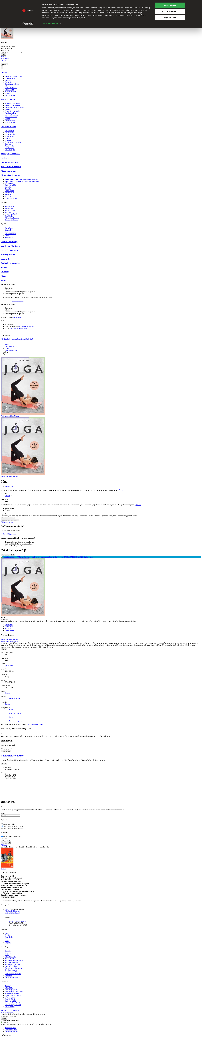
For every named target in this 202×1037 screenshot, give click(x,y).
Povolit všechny (170, 5)
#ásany (12, 641)
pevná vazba (9, 666)
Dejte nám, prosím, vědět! (35, 724)
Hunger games (10, 232)
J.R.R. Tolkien (10, 210)
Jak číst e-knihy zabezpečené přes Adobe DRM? (17, 339)
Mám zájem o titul (11, 198)
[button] (101, 514)
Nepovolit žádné (170, 17)
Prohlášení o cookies (12, 993)
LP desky (5, 272)
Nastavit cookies (10, 1028)
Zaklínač (8, 230)
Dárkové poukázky (9, 242)
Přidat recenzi (6, 751)
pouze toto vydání (9, 824)
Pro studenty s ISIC (11, 972)
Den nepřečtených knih (13, 1003)
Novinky (8, 189)
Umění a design (10, 120)
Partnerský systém (11, 989)
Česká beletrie (9, 90)
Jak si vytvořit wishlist (12, 964)
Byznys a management (12, 105)
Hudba (4, 267)
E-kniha (5, 839)
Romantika (8, 82)
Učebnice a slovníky (9, 162)
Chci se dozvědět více (50, 23)
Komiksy (8, 80)
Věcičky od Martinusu (10, 246)
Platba (7, 955)
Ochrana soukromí (11, 1030)
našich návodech (17, 301)
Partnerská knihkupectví (13, 913)
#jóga (17, 641)
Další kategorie (10, 95)
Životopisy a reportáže (12, 111)
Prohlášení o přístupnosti (13, 995)
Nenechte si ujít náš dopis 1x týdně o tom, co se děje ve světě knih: (23, 1014)
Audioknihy (5, 58)
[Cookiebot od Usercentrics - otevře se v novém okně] (28, 23)
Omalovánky (9, 148)
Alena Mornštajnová (12, 218)
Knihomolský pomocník (9, 534)
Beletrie (4, 72)
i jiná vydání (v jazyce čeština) (13, 826)
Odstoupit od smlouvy (12, 977)
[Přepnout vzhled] (2, 67)
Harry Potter (9, 228)
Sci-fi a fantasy (10, 78)
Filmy (3, 276)
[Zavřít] (2, 806)
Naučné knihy (9, 146)
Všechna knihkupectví (12, 911)
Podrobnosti (9, 626)
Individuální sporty (11, 350)
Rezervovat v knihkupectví (10, 520)
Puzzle (3, 280)
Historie (7, 109)
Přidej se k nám (10, 997)
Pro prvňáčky (9, 133)
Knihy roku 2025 (11, 185)
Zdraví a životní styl (11, 115)
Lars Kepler (9, 216)
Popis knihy (9, 625)
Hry (2, 62)
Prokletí (3, 869)
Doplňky (4, 64)
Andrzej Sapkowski (11, 220)
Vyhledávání (5, 50)
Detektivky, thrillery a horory (14, 76)
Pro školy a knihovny (12, 970)
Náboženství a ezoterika (11, 167)
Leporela (8, 144)
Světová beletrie (10, 91)
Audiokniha (7, 841)
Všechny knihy (10, 183)
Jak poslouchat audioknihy (14, 960)
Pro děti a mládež (8, 126)
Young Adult (9, 136)
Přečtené (4, 60)
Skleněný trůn (9, 237)
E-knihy (3, 56)
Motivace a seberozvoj (12, 103)
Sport (7, 348)
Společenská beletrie (12, 84)
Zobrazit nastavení (169, 11)
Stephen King (9, 206)
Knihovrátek (9, 988)
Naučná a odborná (9, 99)
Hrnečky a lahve (8, 254)
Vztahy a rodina (10, 113)
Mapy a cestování (8, 171)
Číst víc (121, 490)
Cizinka (7, 236)
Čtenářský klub (10, 999)
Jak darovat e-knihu (11, 962)
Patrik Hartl (9, 208)
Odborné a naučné (11, 346)
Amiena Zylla (9, 487)
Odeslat (4, 1018)
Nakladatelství (10, 630)
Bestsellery (8, 187)
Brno (6, 909)
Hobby (7, 119)
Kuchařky (5, 158)
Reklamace (8, 976)
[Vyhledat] (21, 52)
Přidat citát (4, 845)
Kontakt (7, 951)
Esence (7, 496)
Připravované (9, 191)
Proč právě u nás (10, 957)
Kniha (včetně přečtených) (12, 837)
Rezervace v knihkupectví (13, 968)
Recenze (8, 628)
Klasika (7, 86)
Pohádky (8, 140)
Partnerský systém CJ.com (14, 991)
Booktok (8, 196)
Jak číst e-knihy (10, 958)
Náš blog (8, 986)
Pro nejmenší (9, 131)
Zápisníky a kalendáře (10, 263)
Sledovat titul (6, 843)
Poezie (7, 93)
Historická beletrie (11, 88)
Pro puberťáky (10, 134)
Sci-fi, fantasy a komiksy (13, 142)
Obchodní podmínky (12, 1031)
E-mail (3, 813)
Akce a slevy (9, 193)
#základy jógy (5, 641)
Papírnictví (5, 259)
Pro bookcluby (10, 1007)
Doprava (8, 953)
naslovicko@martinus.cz (17, 921)
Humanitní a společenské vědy (15, 107)
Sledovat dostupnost (8, 518)
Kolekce (8, 194)
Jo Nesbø (8, 212)
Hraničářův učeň (10, 234)
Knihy (3, 54)
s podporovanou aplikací (27, 326)
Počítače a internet (11, 117)
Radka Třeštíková (11, 214)
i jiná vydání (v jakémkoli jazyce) (14, 828)
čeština (7, 693)
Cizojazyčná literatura (10, 175)
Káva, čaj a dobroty (9, 250)
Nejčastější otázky (11, 966)
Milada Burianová (15, 698)
